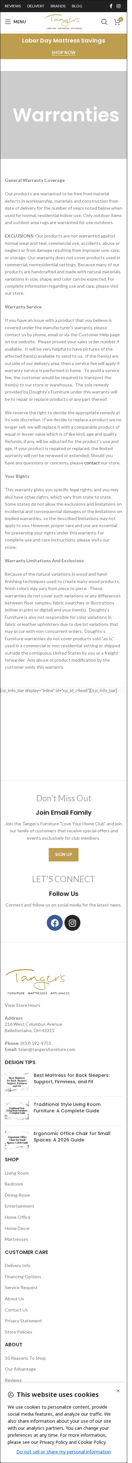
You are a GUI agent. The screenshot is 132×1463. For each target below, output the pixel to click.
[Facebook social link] (111, 6)
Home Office (17, 1217)
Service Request (21, 1287)
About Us (14, 1298)
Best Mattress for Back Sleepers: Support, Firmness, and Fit (72, 1078)
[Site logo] (63, 21)
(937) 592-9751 (36, 1043)
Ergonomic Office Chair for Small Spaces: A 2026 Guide (72, 1136)
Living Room (17, 1173)
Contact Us (16, 1309)
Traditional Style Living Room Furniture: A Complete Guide (67, 1107)
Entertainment (19, 1206)
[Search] (104, 21)
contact (92, 462)
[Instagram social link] (118, 6)
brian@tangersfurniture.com (47, 1049)
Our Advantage (20, 1369)
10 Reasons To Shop (25, 1358)
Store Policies (18, 1332)
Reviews (13, 1380)
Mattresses (16, 1239)
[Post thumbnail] (17, 1082)
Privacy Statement (23, 1320)
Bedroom (14, 1184)
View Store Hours (22, 1005)
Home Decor (17, 1228)
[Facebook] (55, 923)
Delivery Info (17, 1265)
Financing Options (23, 1276)
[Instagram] (72, 923)
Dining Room (17, 1195)
